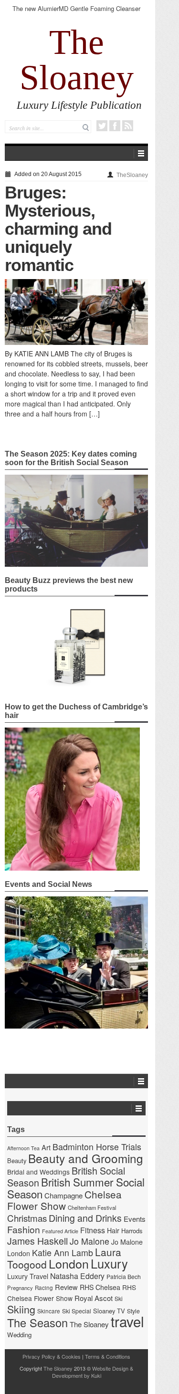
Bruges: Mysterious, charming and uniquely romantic (58, 229)
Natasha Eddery (77, 1275)
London (69, 1263)
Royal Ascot (93, 1298)
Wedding (19, 1334)
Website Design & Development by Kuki (93, 1371)
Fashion (23, 1229)
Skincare (48, 1311)
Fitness (92, 1230)
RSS (127, 125)
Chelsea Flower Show (64, 1200)
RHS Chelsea (100, 1287)
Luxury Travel (27, 1276)
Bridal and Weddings (38, 1171)
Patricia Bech (123, 1276)
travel (127, 1321)
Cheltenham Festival (92, 1207)
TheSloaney (132, 175)
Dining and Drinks (85, 1218)
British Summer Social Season (76, 1187)
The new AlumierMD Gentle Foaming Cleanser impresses (76, 12)
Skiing (21, 1308)
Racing (44, 1287)
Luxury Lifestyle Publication (79, 105)
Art (46, 1147)
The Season (37, 1322)
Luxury (109, 1263)
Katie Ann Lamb (62, 1253)
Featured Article (60, 1231)
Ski (119, 1298)
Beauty (16, 1160)
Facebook (114, 125)
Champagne (63, 1195)
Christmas (27, 1217)
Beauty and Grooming (85, 1158)
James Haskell (37, 1241)
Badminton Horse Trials (97, 1147)
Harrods (131, 1230)
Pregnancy (20, 1287)
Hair (113, 1230)
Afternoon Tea (23, 1148)
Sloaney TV (109, 1310)
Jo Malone (89, 1241)
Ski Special (76, 1311)
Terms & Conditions (107, 1356)
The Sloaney (77, 59)
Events (135, 1219)
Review (66, 1287)
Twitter (101, 125)
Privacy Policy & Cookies (51, 1356)
